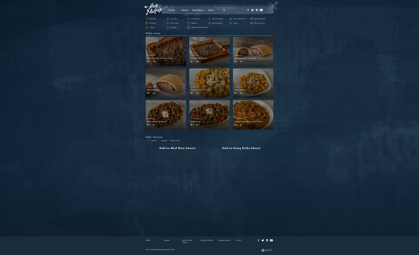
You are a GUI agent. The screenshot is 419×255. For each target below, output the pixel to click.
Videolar (185, 10)
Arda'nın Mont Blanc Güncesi (178, 148)
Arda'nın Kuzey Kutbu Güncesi (241, 148)
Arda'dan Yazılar (224, 240)
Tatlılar (152, 27)
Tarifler (171, 10)
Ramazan (152, 19)
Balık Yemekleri (217, 19)
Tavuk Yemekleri (239, 19)
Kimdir (211, 10)
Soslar (235, 23)
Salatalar (152, 23)
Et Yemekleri (195, 19)
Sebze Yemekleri (260, 19)
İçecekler (173, 27)
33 (164, 140)
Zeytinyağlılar (217, 23)
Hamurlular (174, 23)
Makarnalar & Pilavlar (199, 27)
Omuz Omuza (198, 10)
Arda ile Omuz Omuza (187, 241)
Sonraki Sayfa (175, 140)
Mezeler (194, 23)
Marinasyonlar (259, 23)
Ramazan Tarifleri (206, 240)
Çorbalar (173, 19)
